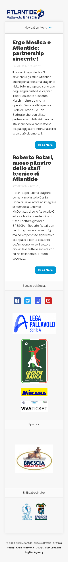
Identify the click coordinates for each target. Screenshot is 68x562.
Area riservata (25, 547)
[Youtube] (48, 300)
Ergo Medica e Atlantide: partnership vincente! (32, 50)
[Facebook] (17, 300)
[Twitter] (27, 300)
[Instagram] (38, 300)
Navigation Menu (35, 27)
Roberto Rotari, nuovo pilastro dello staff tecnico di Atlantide (33, 168)
